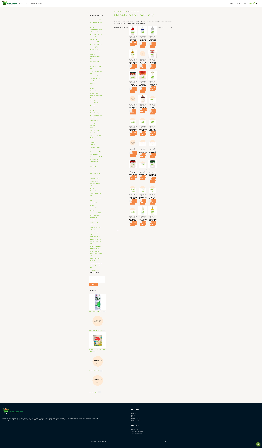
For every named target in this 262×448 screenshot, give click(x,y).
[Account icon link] (256, 3)
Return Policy (134, 361)
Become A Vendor (136, 348)
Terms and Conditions (137, 362)
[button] (259, 3)
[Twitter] (168, 373)
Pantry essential (122, 11)
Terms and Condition (136, 364)
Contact (244, 3)
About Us (237, 3)
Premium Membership (36, 3)
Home (21, 3)
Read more (123, 60)
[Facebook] (165, 373)
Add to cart (143, 92)
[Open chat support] (258, 444)
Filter (92, 123)
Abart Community (135, 352)
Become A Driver (135, 350)
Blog (231, 3)
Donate (133, 347)
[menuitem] (97, 20)
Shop (26, 3)
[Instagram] (171, 373)
